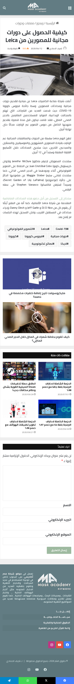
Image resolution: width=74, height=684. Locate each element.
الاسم (67, 505)
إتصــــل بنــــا (63, 611)
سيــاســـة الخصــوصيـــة (57, 617)
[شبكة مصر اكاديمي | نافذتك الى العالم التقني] (37, 7)
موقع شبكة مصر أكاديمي (18, 575)
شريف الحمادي (55, 48)
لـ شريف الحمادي (14, 661)
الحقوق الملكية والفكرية (56, 622)
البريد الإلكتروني (59, 520)
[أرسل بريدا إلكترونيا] (48, 48)
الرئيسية (51, 23)
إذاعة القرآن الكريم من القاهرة (54, 628)
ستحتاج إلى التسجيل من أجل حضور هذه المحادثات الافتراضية (37, 198)
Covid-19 (61, 228)
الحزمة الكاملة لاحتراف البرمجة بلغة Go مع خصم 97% (55, 423)
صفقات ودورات (24, 23)
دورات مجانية (59, 236)
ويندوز (40, 23)
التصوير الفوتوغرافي (20, 228)
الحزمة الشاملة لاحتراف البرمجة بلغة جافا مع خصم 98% (56, 386)
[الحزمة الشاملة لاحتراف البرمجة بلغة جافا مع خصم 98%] (54, 371)
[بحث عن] (4, 9)
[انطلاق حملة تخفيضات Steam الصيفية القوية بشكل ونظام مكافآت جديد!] (19, 371)
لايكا (64, 243)
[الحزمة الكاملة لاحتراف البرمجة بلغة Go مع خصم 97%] (54, 409)
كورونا (13, 236)
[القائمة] (69, 9)
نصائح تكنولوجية (42, 243)
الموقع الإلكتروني (58, 534)
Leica (44, 228)
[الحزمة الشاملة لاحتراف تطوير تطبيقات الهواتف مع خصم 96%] (19, 409)
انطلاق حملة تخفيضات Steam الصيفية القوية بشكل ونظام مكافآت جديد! (19, 386)
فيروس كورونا (34, 236)
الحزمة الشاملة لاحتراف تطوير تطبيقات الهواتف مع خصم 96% (20, 424)
